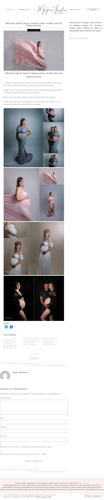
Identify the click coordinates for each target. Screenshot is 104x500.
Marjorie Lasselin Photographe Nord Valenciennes (52, 9)
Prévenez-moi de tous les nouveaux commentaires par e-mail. (26, 447)
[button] (34, 50)
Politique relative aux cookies (44, 496)
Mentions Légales (79, 38)
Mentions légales (84, 483)
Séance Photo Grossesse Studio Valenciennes (10, 342)
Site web (3, 436)
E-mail (3, 427)
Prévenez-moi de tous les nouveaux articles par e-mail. (23, 454)
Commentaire (6, 398)
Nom (2, 418)
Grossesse (34, 354)
